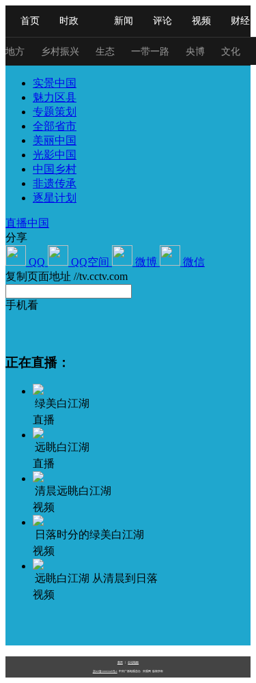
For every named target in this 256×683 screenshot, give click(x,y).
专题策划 (54, 111)
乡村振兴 (60, 51)
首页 (30, 21)
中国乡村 (54, 169)
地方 (15, 51)
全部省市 (54, 126)
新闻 (123, 21)
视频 (201, 21)
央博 (195, 51)
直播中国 (27, 223)
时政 (69, 21)
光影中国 (54, 155)
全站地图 (133, 662)
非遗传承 (54, 183)
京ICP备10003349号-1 (105, 671)
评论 (162, 21)
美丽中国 (54, 140)
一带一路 (150, 51)
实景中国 (54, 83)
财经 (240, 21)
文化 (230, 51)
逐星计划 (54, 198)
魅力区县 (54, 97)
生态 (105, 51)
